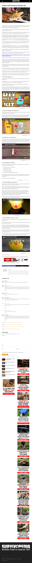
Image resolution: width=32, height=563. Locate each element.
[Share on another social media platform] (29, 265)
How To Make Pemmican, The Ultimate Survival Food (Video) (10, 359)
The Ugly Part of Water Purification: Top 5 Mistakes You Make (10, 371)
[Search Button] (29, 1)
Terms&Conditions (9, 558)
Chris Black (10, 269)
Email (3, 348)
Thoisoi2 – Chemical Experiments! (25, 215)
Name (3, 345)
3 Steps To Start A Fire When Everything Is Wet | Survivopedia (13, 322)
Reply (5, 283)
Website (18, 348)
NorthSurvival (28, 253)
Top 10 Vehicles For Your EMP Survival (10, 365)
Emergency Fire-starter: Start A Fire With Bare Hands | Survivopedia (13, 324)
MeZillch (29, 135)
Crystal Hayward (7, 297)
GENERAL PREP (6, 3)
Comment (3, 335)
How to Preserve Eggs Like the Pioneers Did (10, 375)
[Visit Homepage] (16, 1)
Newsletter (19, 558)
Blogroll (13, 558)
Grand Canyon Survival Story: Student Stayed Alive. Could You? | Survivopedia (15, 326)
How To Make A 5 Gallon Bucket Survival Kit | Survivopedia (12, 328)
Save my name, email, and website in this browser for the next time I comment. (13, 352)
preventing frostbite (18, 45)
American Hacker (27, 108)
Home (2, 3)
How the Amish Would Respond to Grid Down (10, 362)
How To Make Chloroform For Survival (10, 368)
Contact (16, 558)
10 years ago (9, 285)
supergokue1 (28, 160)
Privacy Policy (3, 558)
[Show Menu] (2, 1)
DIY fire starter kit (9, 81)
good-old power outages (10, 39)
